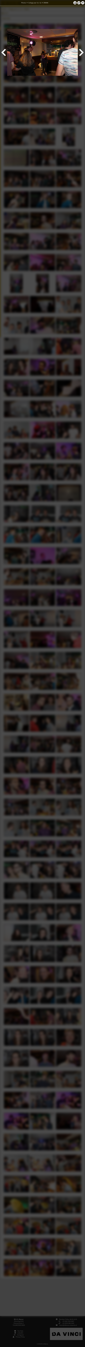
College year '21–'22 (34, 3)
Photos (23, 3)
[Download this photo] (75, 2)
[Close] (82, 2)
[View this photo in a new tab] (79, 2)
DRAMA (45, 3)
